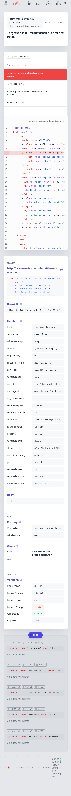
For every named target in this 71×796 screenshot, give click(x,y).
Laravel (45, 768)
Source (21, 768)
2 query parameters (19, 699)
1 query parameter (19, 655)
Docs (33, 768)
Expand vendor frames (20, 56)
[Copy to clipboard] (60, 279)
